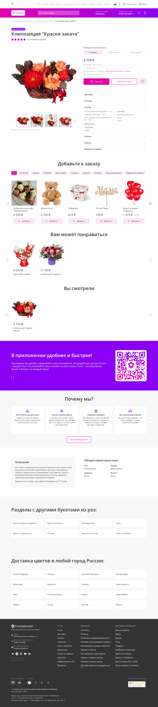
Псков (50, 604)
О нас (38, 4)
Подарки (119, 646)
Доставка (45, 4)
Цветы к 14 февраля (124, 657)
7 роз (118, 523)
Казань (119, 604)
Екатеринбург (122, 574)
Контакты (91, 4)
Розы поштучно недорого (25, 523)
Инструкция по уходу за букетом (95, 646)
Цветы (118, 634)
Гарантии (59, 4)
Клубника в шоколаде (125, 649)
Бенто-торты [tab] (61, 173)
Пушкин (51, 574)
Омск (15, 594)
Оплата (52, 4)
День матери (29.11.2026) (126, 661)
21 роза (50, 533)
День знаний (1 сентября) (126, 665)
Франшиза (62, 649)
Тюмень (85, 584)
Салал (86, 130)
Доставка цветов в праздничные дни (95, 666)
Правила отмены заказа (91, 661)
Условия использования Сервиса (96, 642)
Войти (144, 4)
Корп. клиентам (81, 4)
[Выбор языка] (115, 4)
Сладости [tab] (74, 173)
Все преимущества (79, 439)
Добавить (26, 221)
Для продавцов (69, 4)
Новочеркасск (122, 584)
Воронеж (51, 584)
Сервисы (107, 4)
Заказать (99, 81)
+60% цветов (136, 52)
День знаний (116, 468)
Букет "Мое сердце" (22, 271)
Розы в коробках (123, 533)
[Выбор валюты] (119, 4)
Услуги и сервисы (65, 653)
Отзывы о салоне (88, 649)
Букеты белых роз (55, 523)
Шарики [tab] (36, 173)
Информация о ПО (66, 661)
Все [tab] (14, 173)
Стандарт (93, 52)
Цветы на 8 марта (123, 653)
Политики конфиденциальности (95, 638)
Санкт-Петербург (20, 574)
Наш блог (62, 657)
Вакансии (62, 665)
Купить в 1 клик (124, 81)
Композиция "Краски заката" (22, 327)
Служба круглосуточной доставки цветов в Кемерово (35, 689)
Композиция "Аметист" (51, 271)
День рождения (122, 630)
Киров (84, 594)
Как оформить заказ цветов (93, 653)
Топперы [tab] (97, 173)
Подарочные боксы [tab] (113, 173)
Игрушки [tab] (86, 173)
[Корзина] (145, 13)
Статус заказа (131, 4)
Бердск (16, 604)
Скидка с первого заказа (92, 657)
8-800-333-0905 (20, 642)
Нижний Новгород (90, 574)
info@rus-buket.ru (21, 648)
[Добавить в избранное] (143, 81)
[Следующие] (75, 120)
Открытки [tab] (24, 173)
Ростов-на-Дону (54, 594)
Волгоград (18, 584)
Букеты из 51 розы (90, 533)
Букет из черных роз (22, 533)
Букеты (118, 638)
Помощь (99, 4)
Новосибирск (122, 594)
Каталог (20, 13)
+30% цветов (113, 52)
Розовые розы (88, 523)
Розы (117, 642)
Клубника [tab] (47, 173)
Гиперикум (88, 127)
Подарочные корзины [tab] (135, 173)
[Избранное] (139, 13)
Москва (85, 604)
